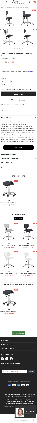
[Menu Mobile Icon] (2, 2)
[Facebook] (2, 358)
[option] (9, 28)
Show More (18, 147)
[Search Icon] (7, 2)
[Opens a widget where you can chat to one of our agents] (25, 413)
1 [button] (14, 48)
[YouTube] (11, 358)
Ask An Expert (19, 168)
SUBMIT (31, 371)
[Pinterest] (6, 358)
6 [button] (22, 48)
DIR (13, 56)
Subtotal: (3, 85)
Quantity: (3, 78)
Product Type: (5, 58)
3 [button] (17, 48)
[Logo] (18, 2)
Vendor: (3, 56)
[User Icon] (30, 2)
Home (2, 7)
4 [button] (19, 48)
